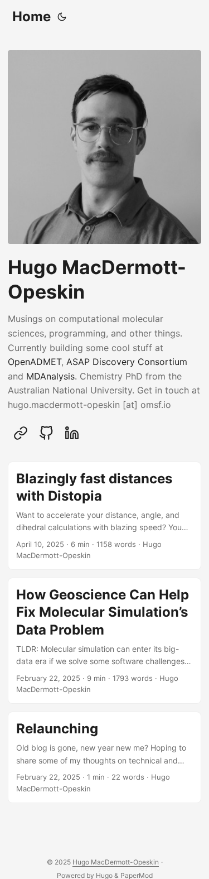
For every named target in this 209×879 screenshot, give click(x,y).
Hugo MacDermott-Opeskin (115, 862)
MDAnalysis (50, 376)
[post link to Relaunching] (104, 757)
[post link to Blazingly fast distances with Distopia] (104, 516)
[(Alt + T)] (62, 16)
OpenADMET (34, 361)
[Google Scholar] (20, 433)
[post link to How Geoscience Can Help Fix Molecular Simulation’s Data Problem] (104, 640)
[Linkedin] (72, 433)
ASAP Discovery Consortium (126, 361)
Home (31, 16)
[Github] (46, 433)
